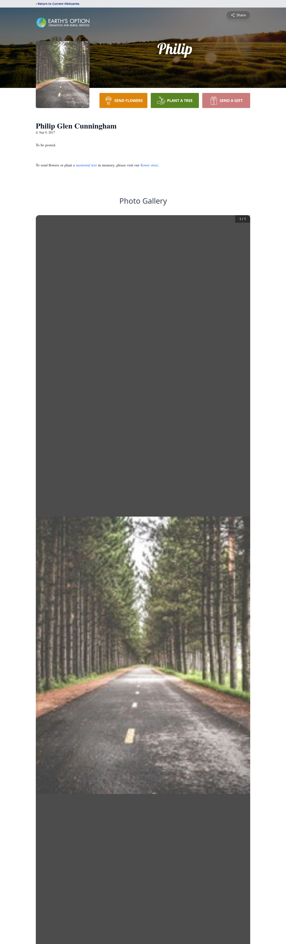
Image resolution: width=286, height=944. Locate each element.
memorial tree (86, 164)
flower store (149, 164)
